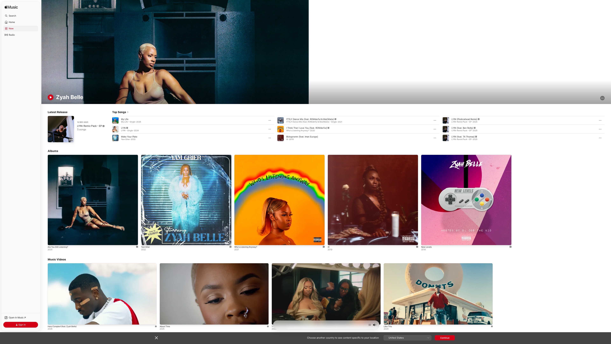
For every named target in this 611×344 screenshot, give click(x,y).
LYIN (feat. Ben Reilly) (462, 128)
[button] (21, 15)
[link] (120, 112)
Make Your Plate (129, 136)
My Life (124, 119)
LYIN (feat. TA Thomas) (463, 136)
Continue (444, 338)
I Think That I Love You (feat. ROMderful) (306, 128)
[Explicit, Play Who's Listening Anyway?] (238, 241)
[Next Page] (608, 129)
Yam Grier (146, 156)
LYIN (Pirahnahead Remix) (464, 119)
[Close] (156, 337)
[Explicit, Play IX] (331, 241)
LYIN (123, 128)
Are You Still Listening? (59, 156)
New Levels (427, 156)
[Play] (50, 97)
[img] (11, 7)
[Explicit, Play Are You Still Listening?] (51, 241)
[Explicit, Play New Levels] (425, 241)
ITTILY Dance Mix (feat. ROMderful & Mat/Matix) (310, 119)
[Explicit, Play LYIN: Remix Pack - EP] (51, 138)
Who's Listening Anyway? (247, 156)
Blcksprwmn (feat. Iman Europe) (302, 136)
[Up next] (370, 325)
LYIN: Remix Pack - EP (89, 125)
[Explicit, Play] (115, 129)
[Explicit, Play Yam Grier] (145, 241)
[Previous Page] (109, 129)
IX (329, 156)
